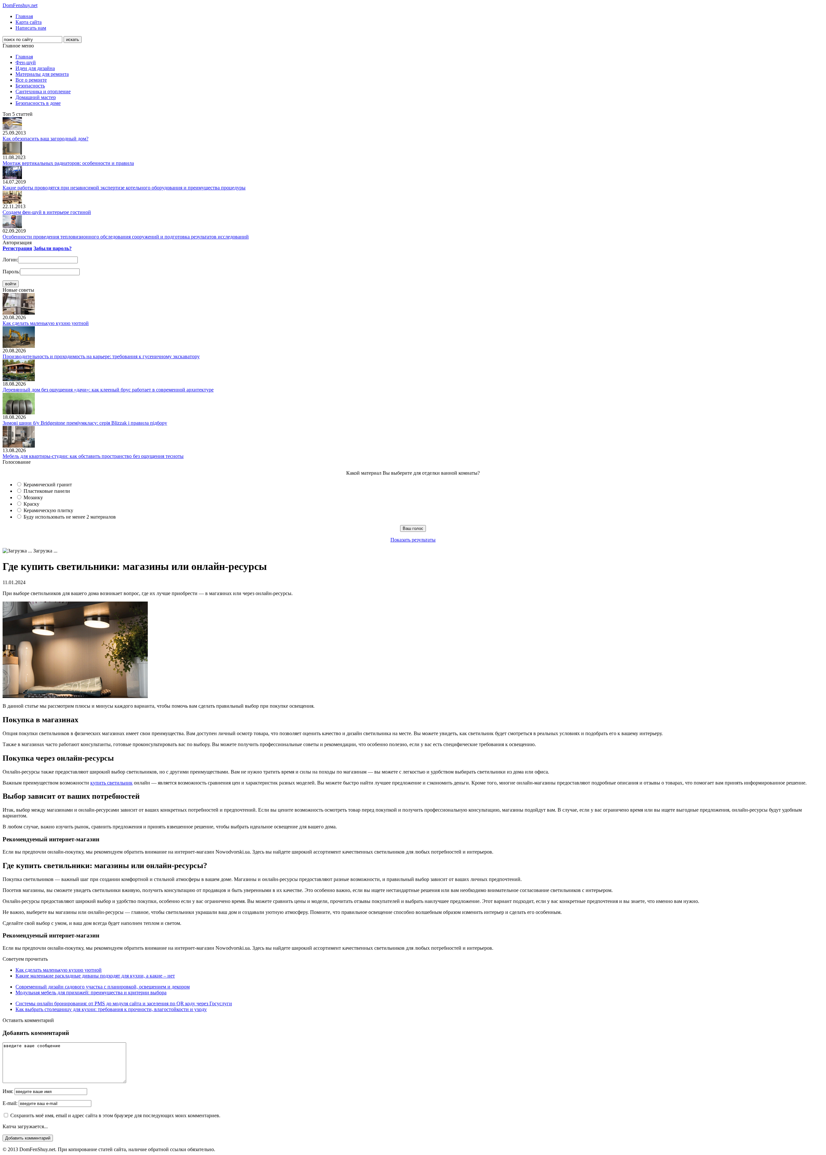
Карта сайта (28, 22)
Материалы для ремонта (42, 74)
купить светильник (111, 782)
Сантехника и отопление (43, 91)
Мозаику (33, 497)
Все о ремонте (31, 80)
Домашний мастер (35, 97)
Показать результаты (413, 539)
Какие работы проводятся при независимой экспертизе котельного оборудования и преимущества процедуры (124, 187)
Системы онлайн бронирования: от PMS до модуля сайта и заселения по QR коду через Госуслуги (123, 1003)
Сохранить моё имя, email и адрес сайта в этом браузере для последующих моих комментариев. (115, 1115)
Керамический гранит (48, 484)
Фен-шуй (25, 62)
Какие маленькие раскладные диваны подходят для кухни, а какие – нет (95, 975)
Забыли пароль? (53, 248)
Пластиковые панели (47, 491)
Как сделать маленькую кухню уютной (46, 323)
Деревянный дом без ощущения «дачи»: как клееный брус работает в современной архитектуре (108, 389)
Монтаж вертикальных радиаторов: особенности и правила (68, 163)
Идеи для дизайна (35, 68)
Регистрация (17, 248)
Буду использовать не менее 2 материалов (70, 517)
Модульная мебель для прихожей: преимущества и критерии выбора (90, 992)
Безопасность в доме (38, 103)
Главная (24, 16)
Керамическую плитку (48, 510)
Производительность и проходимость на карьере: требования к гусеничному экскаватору (101, 356)
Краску (31, 504)
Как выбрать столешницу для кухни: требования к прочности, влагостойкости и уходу (111, 1009)
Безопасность (30, 85)
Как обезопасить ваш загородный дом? (45, 138)
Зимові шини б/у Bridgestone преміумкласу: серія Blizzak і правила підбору (85, 423)
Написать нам (30, 28)
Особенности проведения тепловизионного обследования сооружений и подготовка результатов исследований (126, 236)
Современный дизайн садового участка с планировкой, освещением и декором (102, 986)
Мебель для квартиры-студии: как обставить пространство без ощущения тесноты (93, 456)
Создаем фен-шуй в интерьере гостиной (47, 212)
